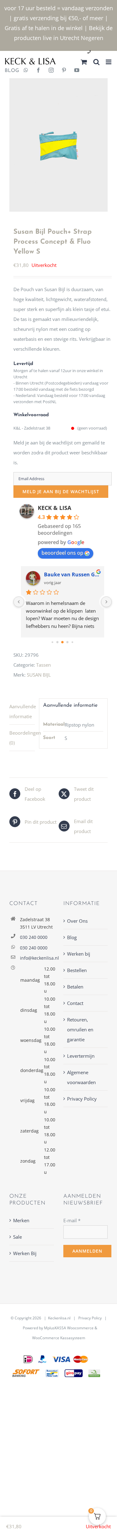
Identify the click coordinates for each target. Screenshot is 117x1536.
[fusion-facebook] (38, 70)
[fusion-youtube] (76, 70)
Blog (72, 937)
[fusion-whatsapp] (26, 70)
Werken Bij (25, 1253)
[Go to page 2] (62, 642)
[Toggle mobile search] (96, 62)
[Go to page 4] (72, 642)
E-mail (71, 1220)
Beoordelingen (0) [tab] (22, 738)
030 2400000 (104, 52)
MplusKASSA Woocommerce (69, 1328)
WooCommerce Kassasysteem (58, 1337)
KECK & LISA (54, 507)
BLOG (9, 70)
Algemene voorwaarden (81, 1077)
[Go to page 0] (52, 642)
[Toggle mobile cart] (84, 62)
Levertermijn (81, 1056)
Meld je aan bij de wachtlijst (60, 491)
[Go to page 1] (57, 642)
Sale (17, 1237)
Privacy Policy (82, 1099)
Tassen (43, 665)
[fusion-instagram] (51, 70)
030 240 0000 (33, 937)
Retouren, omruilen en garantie (80, 1029)
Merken (21, 1220)
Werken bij (78, 954)
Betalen (75, 987)
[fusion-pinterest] (63, 70)
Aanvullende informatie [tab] (22, 711)
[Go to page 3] (67, 642)
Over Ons (77, 921)
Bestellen (77, 970)
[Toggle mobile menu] (109, 62)
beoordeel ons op (62, 552)
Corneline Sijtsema (67, 574)
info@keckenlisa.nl (37, 958)
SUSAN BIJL (39, 675)
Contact (75, 1003)
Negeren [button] (92, 38)
